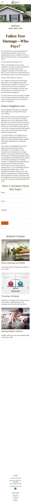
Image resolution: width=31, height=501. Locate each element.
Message (4, 210)
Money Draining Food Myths (13, 263)
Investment (16, 497)
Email (3, 201)
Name (3, 192)
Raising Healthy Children (12, 331)
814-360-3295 (17, 478)
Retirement (15, 495)
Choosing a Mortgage (10, 296)
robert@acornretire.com (15, 486)
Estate (15, 498)
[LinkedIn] (15, 489)
